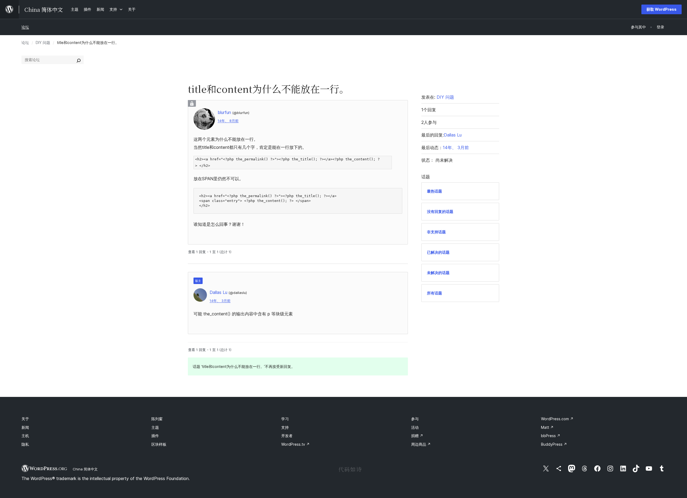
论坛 (25, 27)
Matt (547, 427)
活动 (415, 427)
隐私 (25, 444)
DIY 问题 (43, 42)
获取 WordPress (661, 9)
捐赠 (417, 435)
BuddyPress (554, 444)
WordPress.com (557, 418)
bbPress (550, 435)
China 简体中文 (85, 469)
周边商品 (421, 444)
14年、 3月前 (220, 301)
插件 (155, 435)
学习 (285, 418)
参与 (415, 418)
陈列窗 (157, 418)
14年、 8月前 (228, 121)
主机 (25, 435)
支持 (285, 427)
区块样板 (158, 444)
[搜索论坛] (79, 60)
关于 (25, 418)
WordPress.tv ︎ (295, 444)
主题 (155, 427)
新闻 (25, 427)
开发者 (287, 435)
